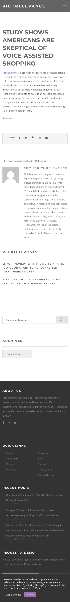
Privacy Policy (45, 469)
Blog (40, 458)
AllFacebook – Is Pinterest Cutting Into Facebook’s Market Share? (32, 281)
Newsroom (44, 453)
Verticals (11, 469)
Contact (42, 464)
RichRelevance (24, 6)
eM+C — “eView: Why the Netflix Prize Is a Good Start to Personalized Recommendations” (33, 267)
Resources (11, 464)
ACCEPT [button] (30, 594)
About (9, 453)
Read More (8, 118)
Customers (12, 458)
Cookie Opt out (46, 475)
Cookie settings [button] (13, 594)
